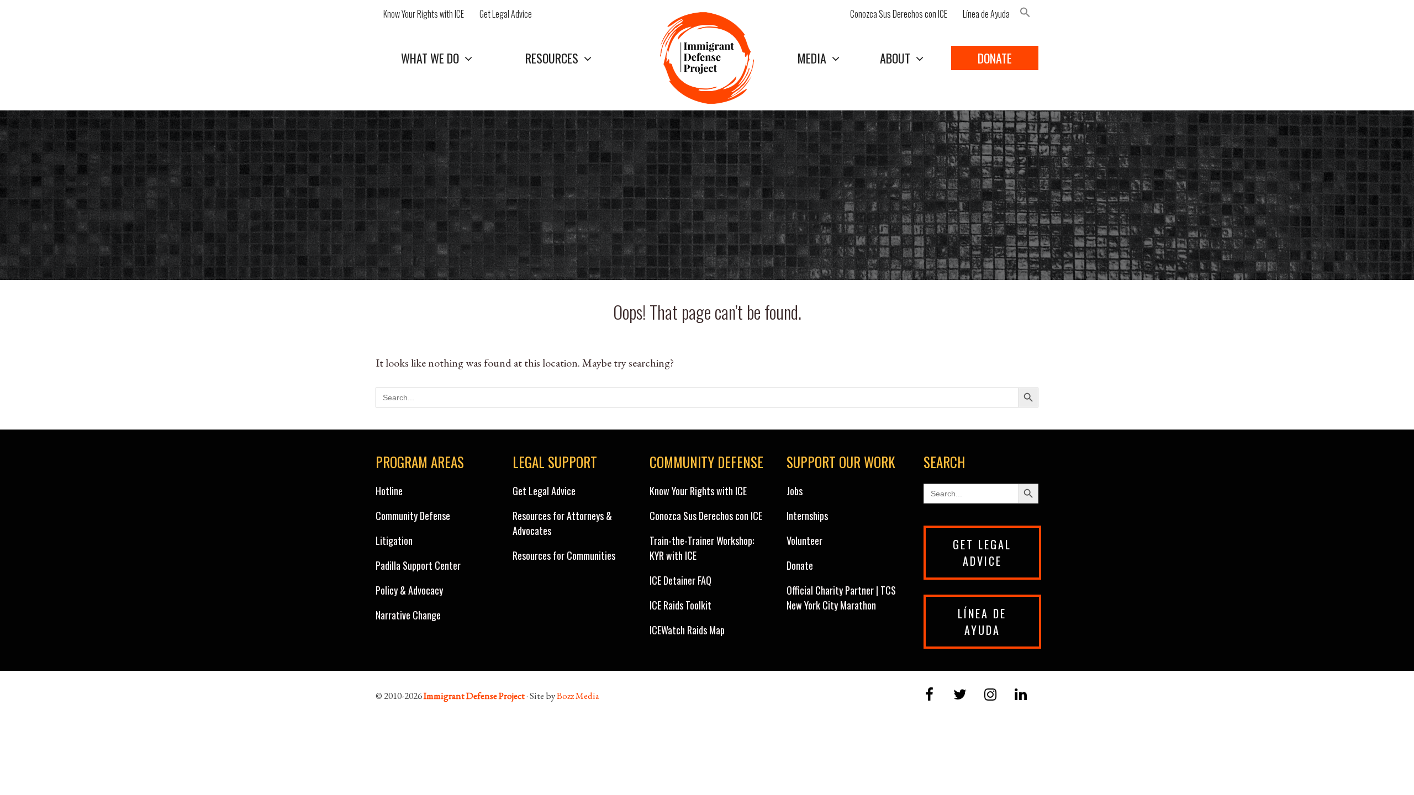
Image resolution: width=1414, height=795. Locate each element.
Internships (807, 515)
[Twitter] (960, 695)
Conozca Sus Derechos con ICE (898, 13)
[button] (1027, 14)
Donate (995, 58)
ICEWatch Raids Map (687, 630)
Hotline (389, 491)
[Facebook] (929, 695)
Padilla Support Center (418, 565)
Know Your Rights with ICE (423, 13)
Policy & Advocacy (409, 590)
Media (812, 58)
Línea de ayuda (982, 621)
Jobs (795, 491)
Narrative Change (408, 615)
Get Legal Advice (505, 13)
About (895, 58)
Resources (551, 58)
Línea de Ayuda (986, 13)
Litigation (394, 540)
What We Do (430, 58)
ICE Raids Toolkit (680, 605)
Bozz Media (578, 696)
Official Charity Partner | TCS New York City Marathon (841, 597)
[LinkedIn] (1021, 695)
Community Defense (413, 515)
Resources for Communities (564, 555)
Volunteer (804, 540)
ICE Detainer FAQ (680, 580)
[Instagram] (991, 695)
